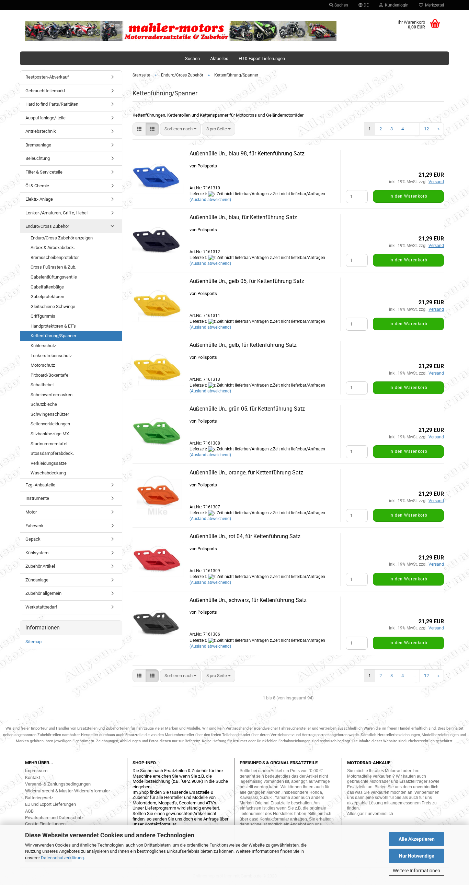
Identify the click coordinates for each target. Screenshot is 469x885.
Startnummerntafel (49, 443)
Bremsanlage (38, 145)
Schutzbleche (44, 404)
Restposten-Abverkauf (47, 77)
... (413, 128)
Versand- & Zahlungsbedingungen (58, 784)
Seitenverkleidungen (50, 423)
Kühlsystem (36, 552)
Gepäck (33, 539)
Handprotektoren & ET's (53, 326)
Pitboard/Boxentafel (50, 375)
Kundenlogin (396, 5)
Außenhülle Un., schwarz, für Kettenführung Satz (248, 600)
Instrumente (37, 498)
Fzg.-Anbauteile (40, 484)
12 (426, 128)
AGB (29, 811)
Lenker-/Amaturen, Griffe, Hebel (56, 212)
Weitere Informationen (416, 870)
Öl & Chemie (37, 185)
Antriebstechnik (40, 131)
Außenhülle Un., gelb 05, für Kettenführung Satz (247, 281)
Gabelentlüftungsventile (54, 277)
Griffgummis (43, 316)
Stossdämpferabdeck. (52, 453)
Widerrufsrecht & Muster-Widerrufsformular (67, 790)
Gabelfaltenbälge (47, 287)
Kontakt (32, 777)
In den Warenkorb (408, 196)
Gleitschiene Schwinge (53, 306)
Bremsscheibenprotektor (55, 257)
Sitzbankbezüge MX (50, 433)
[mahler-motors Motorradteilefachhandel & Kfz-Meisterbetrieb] (181, 30)
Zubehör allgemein (43, 593)
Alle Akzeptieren (417, 839)
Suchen (340, 5)
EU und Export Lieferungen (50, 804)
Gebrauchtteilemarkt (45, 90)
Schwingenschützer (50, 414)
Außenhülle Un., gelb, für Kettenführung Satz (243, 345)
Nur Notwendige (416, 856)
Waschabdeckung (48, 472)
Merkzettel (433, 5)
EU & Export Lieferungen (262, 58)
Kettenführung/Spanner (53, 335)
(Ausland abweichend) (210, 199)
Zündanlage (36, 579)
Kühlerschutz (43, 345)
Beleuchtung (37, 158)
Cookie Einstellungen (45, 823)
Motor (31, 512)
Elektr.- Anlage (39, 199)
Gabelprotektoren (47, 296)
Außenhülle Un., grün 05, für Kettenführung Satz (247, 408)
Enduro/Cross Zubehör (47, 226)
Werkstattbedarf (41, 607)
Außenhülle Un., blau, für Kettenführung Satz (243, 217)
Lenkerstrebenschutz (51, 355)
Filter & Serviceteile (43, 172)
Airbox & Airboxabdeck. (53, 247)
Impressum (36, 770)
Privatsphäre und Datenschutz (54, 817)
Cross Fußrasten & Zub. (53, 267)
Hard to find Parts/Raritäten (51, 104)
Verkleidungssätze (49, 463)
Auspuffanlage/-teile (45, 117)
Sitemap (33, 641)
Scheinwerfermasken (51, 394)
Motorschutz (43, 365)
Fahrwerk (34, 525)
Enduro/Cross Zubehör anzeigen (62, 237)
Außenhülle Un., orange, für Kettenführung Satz (246, 472)
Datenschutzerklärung (62, 857)
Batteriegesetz (39, 797)
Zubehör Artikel (40, 566)
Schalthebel (42, 384)
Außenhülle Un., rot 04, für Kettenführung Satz (245, 536)
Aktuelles (219, 58)
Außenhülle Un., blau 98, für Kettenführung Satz (247, 153)
